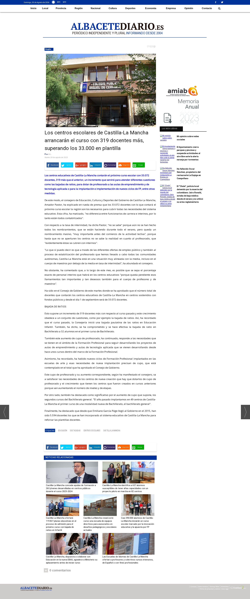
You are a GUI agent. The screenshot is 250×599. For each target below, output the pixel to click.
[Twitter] (223, 2)
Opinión (188, 8)
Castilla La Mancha (111, 430)
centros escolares (91, 430)
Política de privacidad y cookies (210, 589)
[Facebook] (216, 2)
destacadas (75, 430)
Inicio (33, 8)
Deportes (130, 8)
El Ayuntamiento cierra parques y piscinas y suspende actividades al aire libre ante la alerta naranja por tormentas (188, 153)
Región (79, 8)
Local (45, 8)
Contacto (207, 8)
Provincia (61, 8)
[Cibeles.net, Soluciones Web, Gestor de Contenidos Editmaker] (238, 587)
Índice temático (203, 587)
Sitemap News (214, 587)
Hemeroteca (225, 587)
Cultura (113, 8)
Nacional (95, 8)
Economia (150, 8)
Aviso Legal (225, 589)
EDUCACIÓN (62, 430)
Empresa (171, 8)
